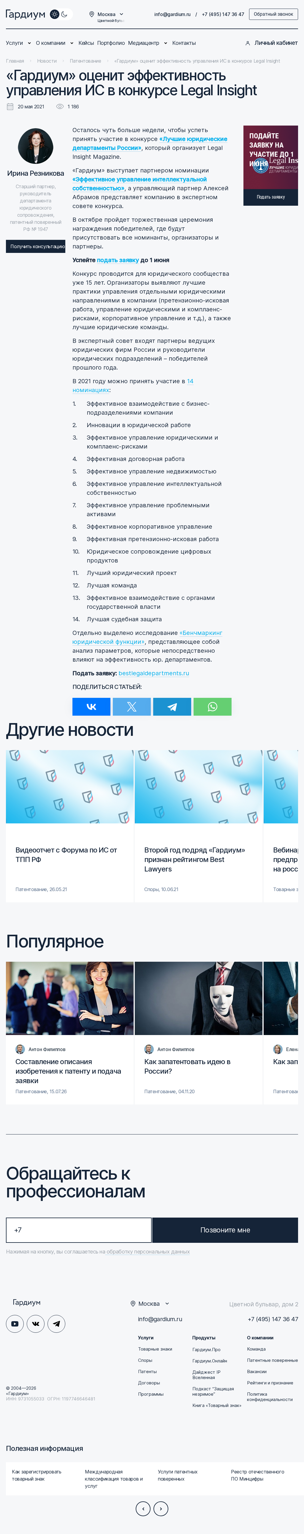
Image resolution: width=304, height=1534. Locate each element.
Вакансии (257, 1371)
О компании (50, 43)
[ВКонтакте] (91, 703)
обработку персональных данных (147, 1251)
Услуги (14, 43)
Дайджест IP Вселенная (206, 1375)
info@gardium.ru (172, 14)
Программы (151, 1394)
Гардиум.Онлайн (209, 1361)
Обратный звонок (273, 14)
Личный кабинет (276, 42)
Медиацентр (143, 43)
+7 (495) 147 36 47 (223, 14)
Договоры (149, 1383)
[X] (132, 703)
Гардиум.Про (206, 1349)
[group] (70, 826)
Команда (256, 1349)
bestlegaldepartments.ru (153, 673)
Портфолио (111, 43)
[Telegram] (172, 703)
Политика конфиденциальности (270, 1397)
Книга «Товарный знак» (217, 1405)
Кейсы (86, 43)
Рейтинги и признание (270, 1383)
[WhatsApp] (213, 703)
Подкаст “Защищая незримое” (213, 1391)
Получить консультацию (37, 246)
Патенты (147, 1371)
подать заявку (118, 260)
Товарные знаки (155, 1349)
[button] (143, 1508)
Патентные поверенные (272, 1360)
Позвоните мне (225, 1230)
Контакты (184, 43)
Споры (145, 1360)
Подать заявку (271, 197)
